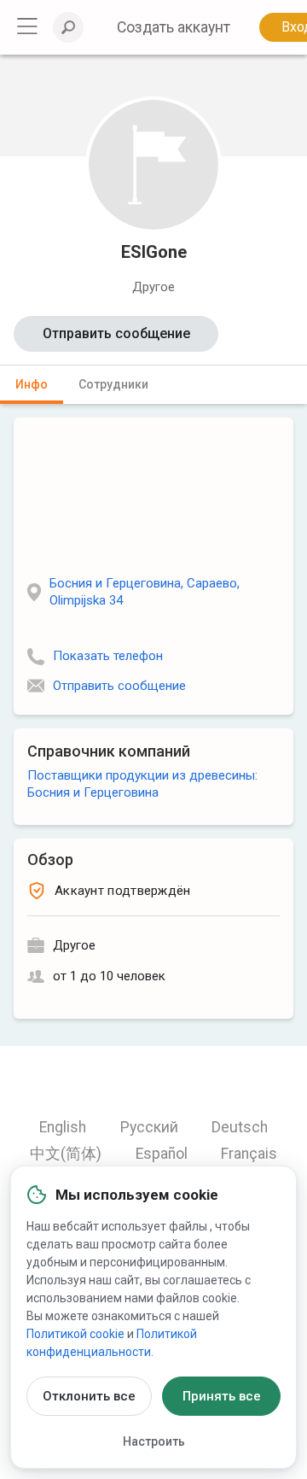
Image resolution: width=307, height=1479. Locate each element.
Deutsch (239, 1127)
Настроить (154, 1441)
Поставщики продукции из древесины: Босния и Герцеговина (142, 784)
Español (162, 1153)
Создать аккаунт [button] (173, 27)
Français (249, 1153)
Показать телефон (108, 656)
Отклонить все (89, 1396)
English (62, 1127)
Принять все (221, 1396)
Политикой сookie (75, 1334)
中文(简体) (65, 1153)
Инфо (31, 384)
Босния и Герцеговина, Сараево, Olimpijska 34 (144, 592)
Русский (149, 1127)
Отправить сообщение (116, 333)
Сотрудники (113, 384)
